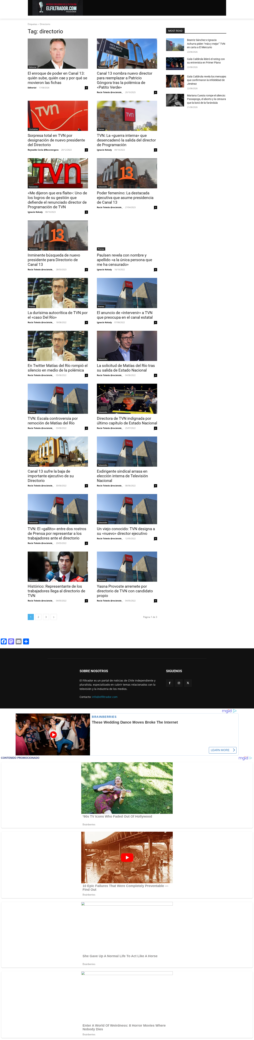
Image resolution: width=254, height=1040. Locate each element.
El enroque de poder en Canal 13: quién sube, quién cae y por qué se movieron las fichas (57, 78)
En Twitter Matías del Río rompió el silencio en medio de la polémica (58, 367)
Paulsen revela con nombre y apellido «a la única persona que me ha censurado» (124, 260)
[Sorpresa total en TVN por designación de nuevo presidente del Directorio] (58, 116)
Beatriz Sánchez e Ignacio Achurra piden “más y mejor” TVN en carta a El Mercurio (206, 44)
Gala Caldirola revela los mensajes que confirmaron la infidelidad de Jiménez (206, 80)
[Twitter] (188, 683)
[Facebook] (169, 683)
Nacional (102, 580)
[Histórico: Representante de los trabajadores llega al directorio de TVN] (58, 567)
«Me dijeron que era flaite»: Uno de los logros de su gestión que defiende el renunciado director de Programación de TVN (57, 200)
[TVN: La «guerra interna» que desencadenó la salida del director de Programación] (127, 116)
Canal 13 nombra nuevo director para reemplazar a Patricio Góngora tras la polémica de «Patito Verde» (124, 80)
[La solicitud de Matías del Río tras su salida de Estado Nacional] (127, 346)
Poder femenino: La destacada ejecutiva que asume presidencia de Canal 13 (125, 198)
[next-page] (54, 617)
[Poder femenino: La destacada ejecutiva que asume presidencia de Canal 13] (127, 173)
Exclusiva (33, 129)
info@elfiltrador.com (105, 697)
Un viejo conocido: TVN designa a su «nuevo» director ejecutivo (126, 531)
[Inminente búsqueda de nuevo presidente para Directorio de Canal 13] (58, 235)
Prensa (101, 129)
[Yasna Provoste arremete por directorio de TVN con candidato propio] (127, 567)
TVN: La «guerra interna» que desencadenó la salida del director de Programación (126, 140)
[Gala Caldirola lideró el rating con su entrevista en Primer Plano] (175, 63)
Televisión (102, 67)
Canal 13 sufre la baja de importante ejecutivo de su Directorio (51, 476)
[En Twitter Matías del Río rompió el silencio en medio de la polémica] (58, 346)
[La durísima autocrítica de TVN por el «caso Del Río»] (58, 293)
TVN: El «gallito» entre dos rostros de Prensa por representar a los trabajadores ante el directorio (57, 533)
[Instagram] (178, 683)
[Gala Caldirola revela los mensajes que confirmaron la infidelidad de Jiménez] (175, 81)
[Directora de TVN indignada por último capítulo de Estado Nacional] (127, 399)
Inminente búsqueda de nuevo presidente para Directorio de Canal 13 (54, 260)
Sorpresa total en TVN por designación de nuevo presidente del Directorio (56, 140)
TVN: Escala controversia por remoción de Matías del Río (53, 420)
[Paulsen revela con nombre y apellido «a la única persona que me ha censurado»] (127, 235)
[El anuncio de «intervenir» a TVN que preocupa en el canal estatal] (127, 293)
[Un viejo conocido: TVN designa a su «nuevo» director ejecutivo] (127, 509)
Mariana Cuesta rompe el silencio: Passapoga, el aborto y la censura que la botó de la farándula (206, 99)
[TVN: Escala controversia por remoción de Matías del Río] (58, 399)
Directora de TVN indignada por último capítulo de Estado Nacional (127, 420)
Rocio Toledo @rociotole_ (110, 92)
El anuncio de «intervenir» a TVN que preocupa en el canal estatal (125, 315)
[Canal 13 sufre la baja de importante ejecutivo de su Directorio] (58, 452)
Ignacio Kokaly (104, 149)
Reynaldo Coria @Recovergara (43, 149)
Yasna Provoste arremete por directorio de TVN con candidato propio (125, 591)
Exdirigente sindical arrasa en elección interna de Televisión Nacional (122, 476)
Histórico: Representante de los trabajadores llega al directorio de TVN (56, 591)
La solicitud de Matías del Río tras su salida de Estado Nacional (126, 367)
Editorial (32, 67)
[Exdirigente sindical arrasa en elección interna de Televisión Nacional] (127, 452)
